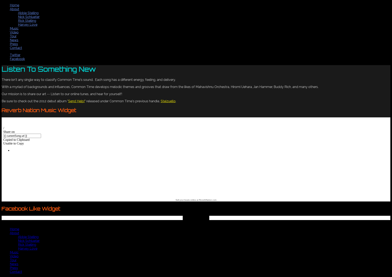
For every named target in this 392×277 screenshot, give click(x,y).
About (14, 9)
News (14, 40)
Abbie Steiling (28, 13)
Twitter (15, 55)
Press (14, 44)
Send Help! (76, 101)
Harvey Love (27, 25)
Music (14, 28)
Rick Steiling (27, 21)
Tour (13, 36)
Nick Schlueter (29, 17)
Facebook (17, 59)
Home (14, 5)
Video (14, 32)
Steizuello (168, 101)
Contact (16, 48)
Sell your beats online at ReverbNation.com (196, 200)
